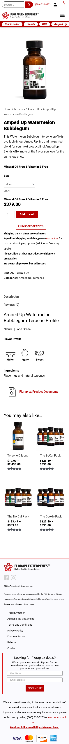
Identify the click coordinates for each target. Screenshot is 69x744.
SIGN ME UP (35, 688)
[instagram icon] (13, 577)
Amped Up (34, 109)
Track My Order (16, 612)
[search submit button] (30, 4)
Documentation (16, 636)
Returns (11, 642)
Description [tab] (11, 296)
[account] (55, 5)
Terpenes (19, 109)
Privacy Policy (15, 630)
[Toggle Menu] (62, 15)
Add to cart (27, 214)
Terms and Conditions (19, 624)
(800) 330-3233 (43, 4)
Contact (12, 648)
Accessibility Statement (20, 618)
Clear (7, 190)
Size (6, 176)
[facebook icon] (6, 577)
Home (7, 109)
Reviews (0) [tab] (11, 304)
